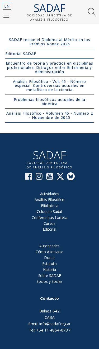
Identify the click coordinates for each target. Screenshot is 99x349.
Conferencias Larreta (49, 217)
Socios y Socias (49, 281)
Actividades (49, 193)
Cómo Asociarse (50, 251)
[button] (6, 15)
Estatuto (49, 263)
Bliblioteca (49, 205)
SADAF (50, 8)
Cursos (49, 223)
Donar (49, 257)
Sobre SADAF (49, 275)
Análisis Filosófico (49, 199)
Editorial (49, 229)
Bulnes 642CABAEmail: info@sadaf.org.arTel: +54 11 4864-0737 (49, 314)
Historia (49, 269)
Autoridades (49, 245)
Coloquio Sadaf (50, 211)
